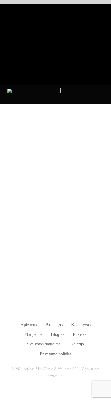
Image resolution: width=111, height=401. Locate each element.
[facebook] (50, 391)
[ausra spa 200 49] (34, 90)
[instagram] (61, 391)
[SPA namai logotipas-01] (55, 296)
